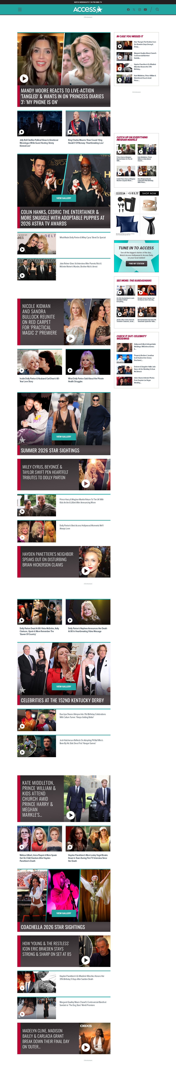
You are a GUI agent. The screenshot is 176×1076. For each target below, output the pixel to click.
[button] (19, 9)
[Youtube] (145, 9)
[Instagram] (139, 9)
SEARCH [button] (157, 9)
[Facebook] (128, 9)
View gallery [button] (63, 198)
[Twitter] (134, 9)
